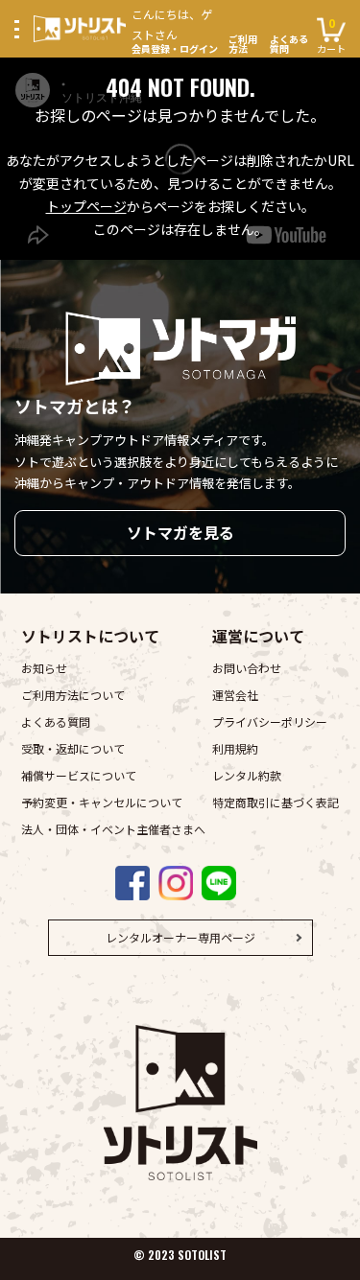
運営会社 (235, 695)
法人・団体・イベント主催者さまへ (113, 829)
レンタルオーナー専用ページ (180, 937)
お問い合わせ (246, 668)
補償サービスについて (78, 775)
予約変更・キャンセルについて (101, 802)
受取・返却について (73, 748)
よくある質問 (289, 44)
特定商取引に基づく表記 (275, 802)
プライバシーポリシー (269, 721)
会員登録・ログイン (175, 30)
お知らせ (44, 668)
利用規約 (235, 748)
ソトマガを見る (180, 532)
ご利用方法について (73, 695)
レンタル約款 (246, 775)
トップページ (86, 206)
